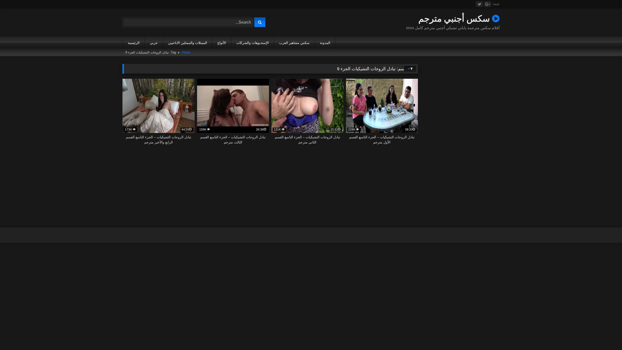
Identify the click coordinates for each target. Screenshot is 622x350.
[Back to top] (607, 335)
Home (186, 52)
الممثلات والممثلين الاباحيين (187, 43)
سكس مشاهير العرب (294, 43)
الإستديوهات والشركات (252, 43)
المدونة (325, 43)
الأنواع (221, 43)
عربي (154, 43)
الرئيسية (133, 43)
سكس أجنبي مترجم (455, 18)
